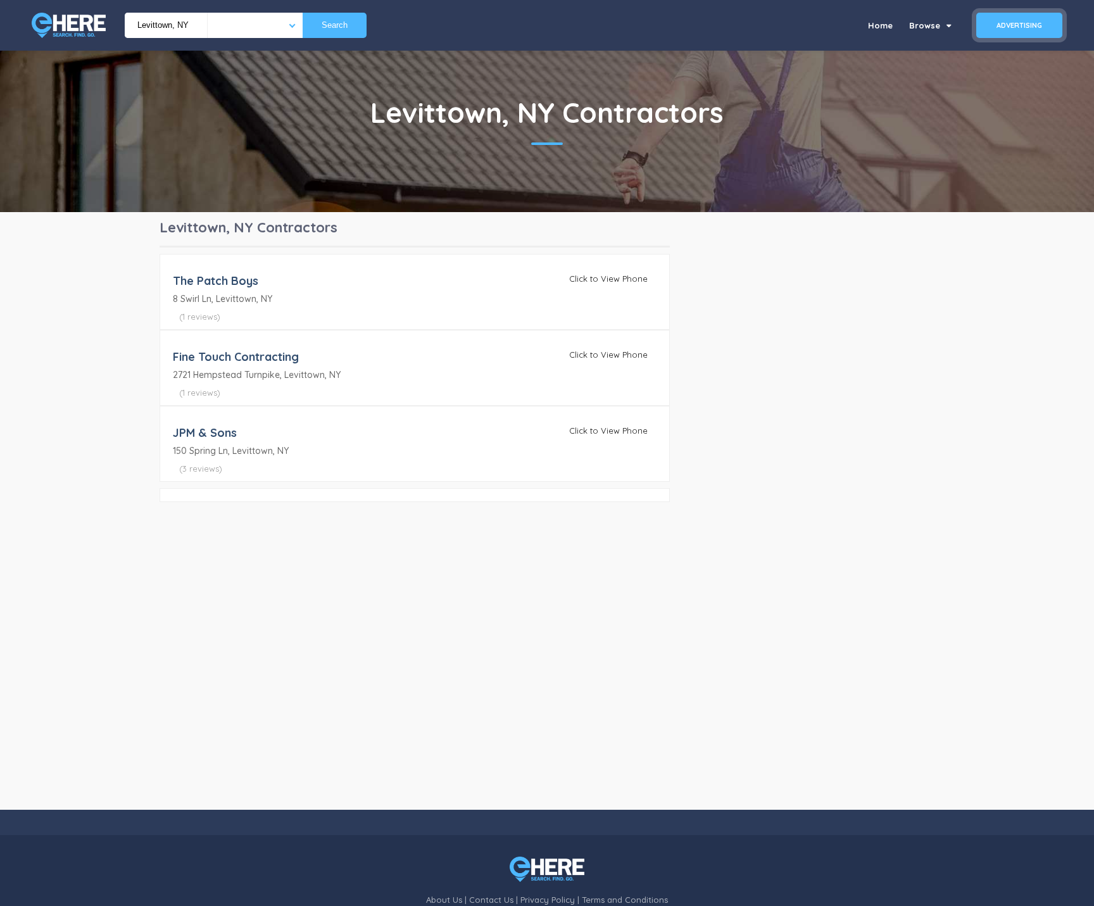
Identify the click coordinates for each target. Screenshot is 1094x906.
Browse (926, 25)
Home (880, 25)
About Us (444, 900)
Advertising (1019, 25)
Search (335, 25)
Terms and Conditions (625, 900)
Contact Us (491, 900)
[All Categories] (255, 25)
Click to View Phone (608, 279)
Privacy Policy (547, 900)
